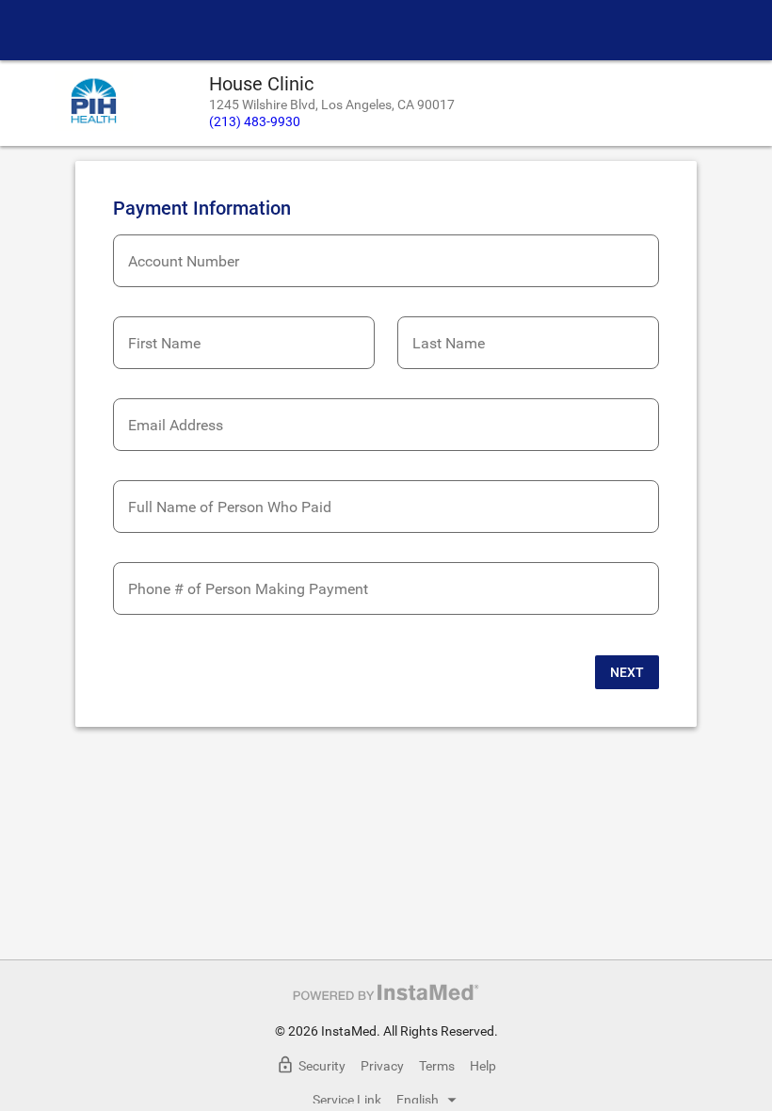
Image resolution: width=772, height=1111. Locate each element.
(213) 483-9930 (254, 121)
